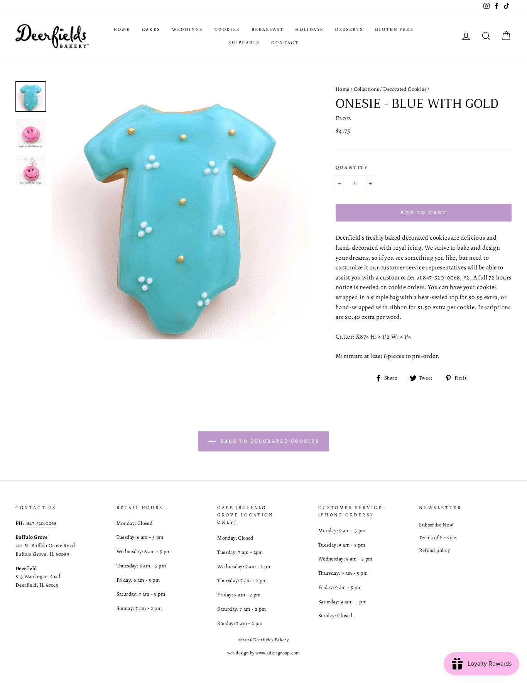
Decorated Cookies (404, 89)
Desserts (349, 29)
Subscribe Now (436, 524)
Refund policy (434, 550)
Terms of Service (437, 537)
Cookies (227, 29)
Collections (366, 89)
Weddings (187, 29)
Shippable (244, 42)
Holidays (309, 29)
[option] (181, 210)
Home (121, 29)
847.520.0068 (42, 523)
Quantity (352, 167)
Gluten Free (394, 29)
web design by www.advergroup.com (263, 653)
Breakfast (268, 29)
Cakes (151, 29)
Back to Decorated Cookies (269, 441)
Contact (285, 42)
